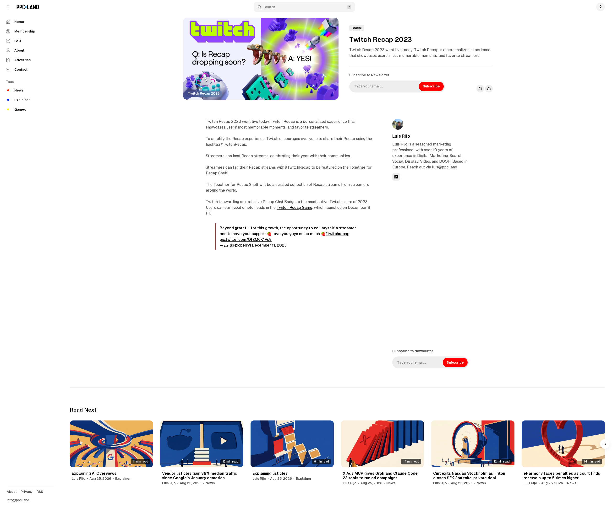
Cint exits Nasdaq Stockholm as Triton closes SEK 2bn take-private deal (469, 475)
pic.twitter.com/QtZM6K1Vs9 (246, 239)
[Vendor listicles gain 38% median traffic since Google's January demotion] (201, 443)
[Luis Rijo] (397, 124)
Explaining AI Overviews (94, 473)
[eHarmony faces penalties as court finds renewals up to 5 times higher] (563, 443)
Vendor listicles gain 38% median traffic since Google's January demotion (199, 475)
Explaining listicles (270, 473)
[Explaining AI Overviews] (111, 443)
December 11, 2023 (269, 245)
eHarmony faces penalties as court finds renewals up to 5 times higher (562, 475)
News (210, 483)
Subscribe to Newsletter (369, 75)
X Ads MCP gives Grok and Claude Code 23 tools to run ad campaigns (380, 475)
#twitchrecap (337, 233)
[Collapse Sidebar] (8, 7)
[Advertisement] (428, 264)
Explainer (123, 478)
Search (269, 7)
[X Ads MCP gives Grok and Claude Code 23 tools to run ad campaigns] (382, 443)
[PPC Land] (27, 7)
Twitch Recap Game (294, 207)
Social (357, 28)
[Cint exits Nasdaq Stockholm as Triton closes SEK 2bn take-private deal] (472, 443)
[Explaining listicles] (292, 443)
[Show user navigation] (600, 7)
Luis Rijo (401, 136)
